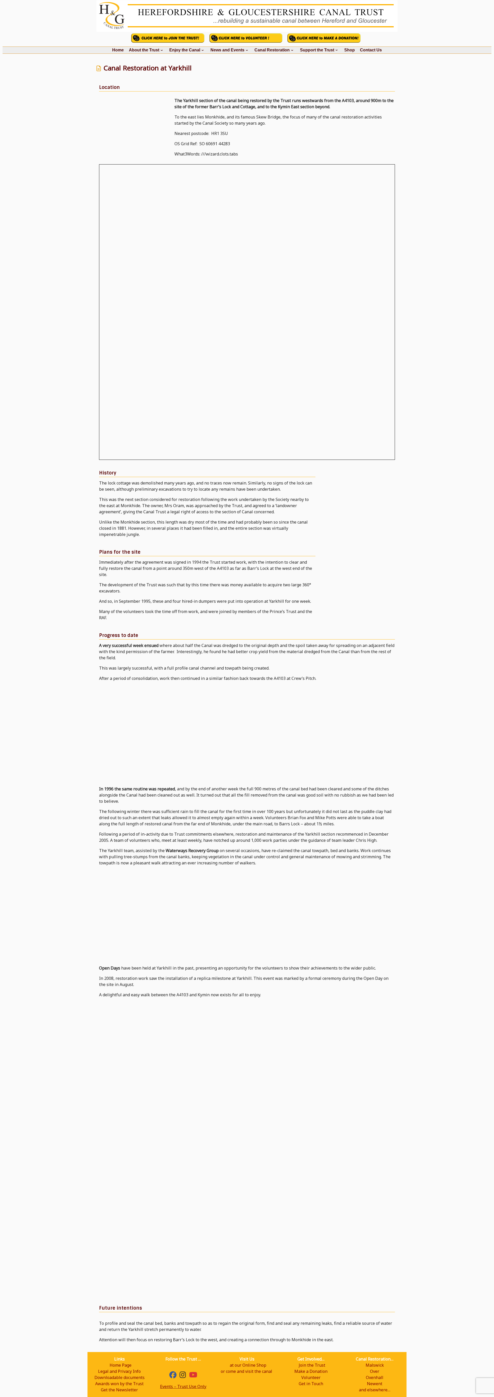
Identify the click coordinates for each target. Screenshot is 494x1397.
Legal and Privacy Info (119, 1371)
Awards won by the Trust (119, 1383)
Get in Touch (311, 1383)
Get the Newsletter (119, 1390)
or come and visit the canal (246, 1371)
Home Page (120, 1365)
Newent (374, 1383)
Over (374, 1371)
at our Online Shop (248, 1365)
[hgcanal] (183, 1376)
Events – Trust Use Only (183, 1386)
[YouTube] (193, 1376)
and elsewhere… (374, 1390)
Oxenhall (374, 1377)
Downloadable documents (119, 1377)
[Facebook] (173, 1376)
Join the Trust (312, 1365)
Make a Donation (311, 1371)
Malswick (375, 1365)
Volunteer (311, 1377)
